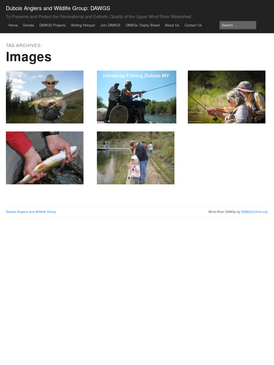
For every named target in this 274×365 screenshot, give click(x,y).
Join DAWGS (110, 25)
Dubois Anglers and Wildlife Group (31, 211)
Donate (28, 25)
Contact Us (193, 25)
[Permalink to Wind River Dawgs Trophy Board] (45, 97)
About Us (172, 25)
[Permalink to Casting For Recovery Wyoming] (227, 97)
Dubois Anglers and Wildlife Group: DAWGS (58, 8)
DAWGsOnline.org (254, 211)
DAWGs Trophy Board (142, 25)
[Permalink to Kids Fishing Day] (136, 157)
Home (13, 25)
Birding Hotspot (83, 25)
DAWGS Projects (52, 25)
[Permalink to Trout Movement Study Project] (45, 157)
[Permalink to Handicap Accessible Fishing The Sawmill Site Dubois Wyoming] (136, 97)
